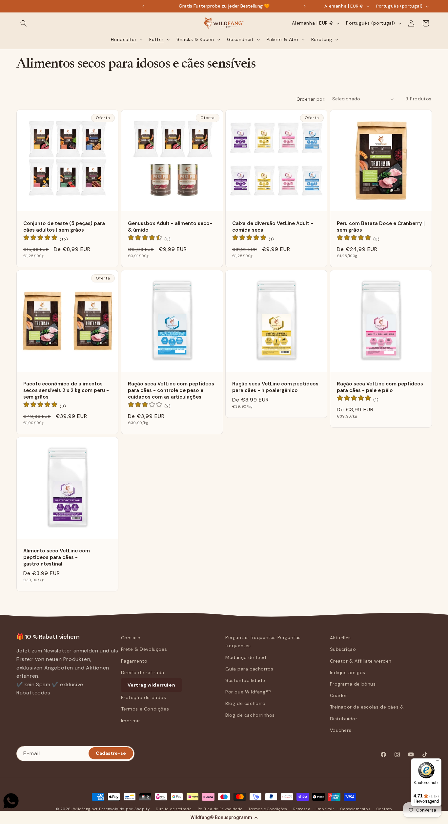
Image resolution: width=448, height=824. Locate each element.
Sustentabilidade (245, 680)
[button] (224, 817)
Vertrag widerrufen (151, 685)
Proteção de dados (143, 697)
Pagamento (134, 661)
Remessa (301, 809)
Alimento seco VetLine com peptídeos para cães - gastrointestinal (56, 557)
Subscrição (343, 649)
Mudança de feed (245, 657)
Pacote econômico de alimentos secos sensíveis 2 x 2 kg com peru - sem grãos (66, 390)
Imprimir (130, 721)
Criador (338, 695)
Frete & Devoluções (144, 649)
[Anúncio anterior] (143, 6)
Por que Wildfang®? (248, 692)
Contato (131, 638)
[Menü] (437, 762)
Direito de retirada (142, 672)
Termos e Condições (145, 709)
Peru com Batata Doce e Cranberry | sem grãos (381, 226)
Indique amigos (347, 672)
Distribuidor (343, 719)
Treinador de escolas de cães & (367, 707)
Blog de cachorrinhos (250, 715)
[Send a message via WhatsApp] (11, 801)
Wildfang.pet (85, 809)
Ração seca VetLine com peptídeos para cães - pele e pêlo (380, 386)
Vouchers (341, 730)
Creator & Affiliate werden (361, 661)
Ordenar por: (311, 99)
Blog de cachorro (245, 703)
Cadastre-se (111, 753)
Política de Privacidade (220, 809)
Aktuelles (340, 638)
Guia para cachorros (249, 669)
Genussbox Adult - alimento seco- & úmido (170, 226)
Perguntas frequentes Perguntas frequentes (263, 641)
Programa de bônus (353, 684)
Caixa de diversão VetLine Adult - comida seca (272, 226)
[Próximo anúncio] (304, 6)
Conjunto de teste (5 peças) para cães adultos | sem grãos (64, 226)
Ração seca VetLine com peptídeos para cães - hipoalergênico (275, 386)
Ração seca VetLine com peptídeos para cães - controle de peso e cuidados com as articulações (171, 390)
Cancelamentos (355, 809)
